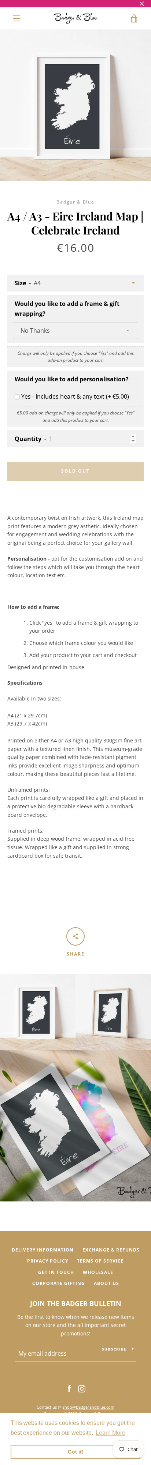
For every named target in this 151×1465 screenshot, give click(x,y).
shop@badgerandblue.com (88, 1407)
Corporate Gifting (58, 1283)
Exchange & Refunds (111, 1250)
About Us (106, 1283)
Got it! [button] (76, 1452)
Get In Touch (56, 1272)
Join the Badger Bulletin (75, 1303)
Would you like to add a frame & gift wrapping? (67, 309)
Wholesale (98, 1272)
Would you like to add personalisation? (72, 379)
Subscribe (114, 1349)
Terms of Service (100, 1261)
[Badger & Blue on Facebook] (69, 1388)
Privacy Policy (47, 1261)
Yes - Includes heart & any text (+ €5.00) (75, 396)
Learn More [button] (110, 1433)
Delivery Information (43, 1250)
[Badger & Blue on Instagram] (81, 1388)
